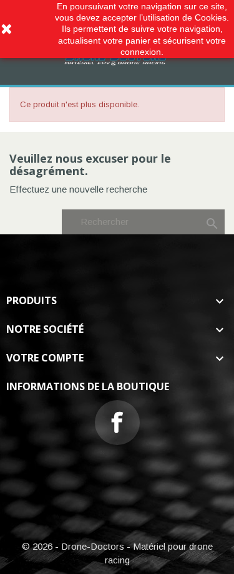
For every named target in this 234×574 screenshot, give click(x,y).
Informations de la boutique (87, 386)
